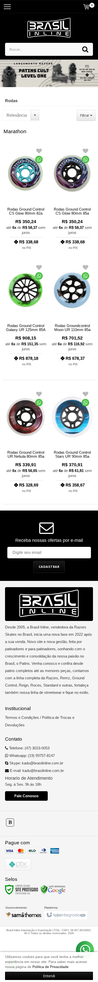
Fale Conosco (26, 796)
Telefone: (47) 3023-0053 (29, 748)
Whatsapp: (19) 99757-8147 (31, 755)
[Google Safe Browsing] (53, 889)
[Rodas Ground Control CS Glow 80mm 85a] (72, 197)
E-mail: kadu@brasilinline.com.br (36, 770)
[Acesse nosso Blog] (10, 822)
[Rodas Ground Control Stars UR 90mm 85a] (72, 441)
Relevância (17, 115)
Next (93, 75)
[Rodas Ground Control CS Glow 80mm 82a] (25, 197)
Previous (5, 75)
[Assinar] (49, 567)
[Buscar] (85, 49)
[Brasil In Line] (49, 28)
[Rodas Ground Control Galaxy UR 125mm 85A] (25, 314)
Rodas (11, 101)
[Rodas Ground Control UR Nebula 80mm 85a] (25, 441)
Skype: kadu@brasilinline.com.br (35, 763)
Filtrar (85, 115)
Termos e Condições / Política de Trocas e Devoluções (39, 721)
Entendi (49, 975)
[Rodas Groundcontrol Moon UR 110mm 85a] (72, 314)
